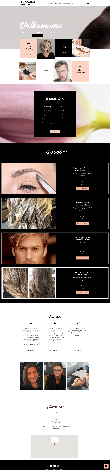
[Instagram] (58, 466)
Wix (65, 469)
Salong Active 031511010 (26, 3)
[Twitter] (54, 466)
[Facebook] (51, 466)
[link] (82, 169)
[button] (82, 188)
